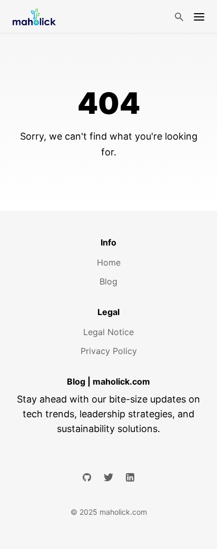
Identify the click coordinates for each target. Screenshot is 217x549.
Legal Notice (108, 332)
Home (109, 262)
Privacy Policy (109, 351)
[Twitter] (108, 477)
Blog (108, 281)
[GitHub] (87, 477)
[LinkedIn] (130, 477)
